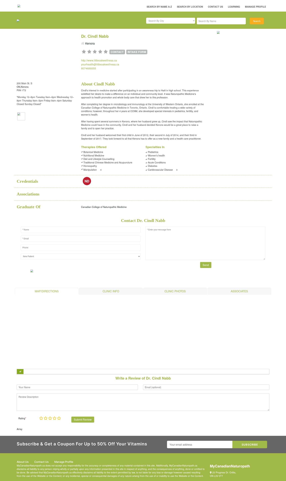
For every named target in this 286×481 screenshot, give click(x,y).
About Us (23, 461)
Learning (234, 6)
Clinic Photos (175, 291)
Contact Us (215, 6)
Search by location (190, 6)
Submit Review (83, 419)
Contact (117, 52)
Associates (239, 291)
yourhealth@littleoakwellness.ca (100, 64)
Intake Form (137, 52)
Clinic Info (111, 291)
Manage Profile (255, 6)
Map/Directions (47, 291)
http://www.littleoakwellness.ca (99, 60)
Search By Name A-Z (159, 6)
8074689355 (88, 68)
